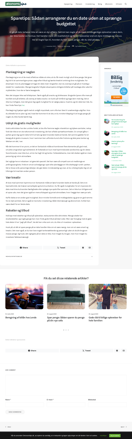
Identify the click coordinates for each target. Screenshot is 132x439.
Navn (8, 400)
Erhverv (119, 4)
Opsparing (68, 4)
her (23, 105)
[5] (106, 169)
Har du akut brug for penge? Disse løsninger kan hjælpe (119, 122)
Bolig (100, 4)
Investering (90, 4)
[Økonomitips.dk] (16, 4)
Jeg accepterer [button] (114, 435)
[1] (106, 123)
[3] (106, 145)
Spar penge (67, 46)
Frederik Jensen (81, 46)
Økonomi (109, 4)
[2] (106, 135)
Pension (79, 4)
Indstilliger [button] (103, 435)
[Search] (126, 4)
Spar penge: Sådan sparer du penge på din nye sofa (119, 167)
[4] (106, 155)
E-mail (50, 400)
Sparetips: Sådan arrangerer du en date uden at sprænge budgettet (118, 154)
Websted (92, 400)
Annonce (60, 46)
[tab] (49, 256)
